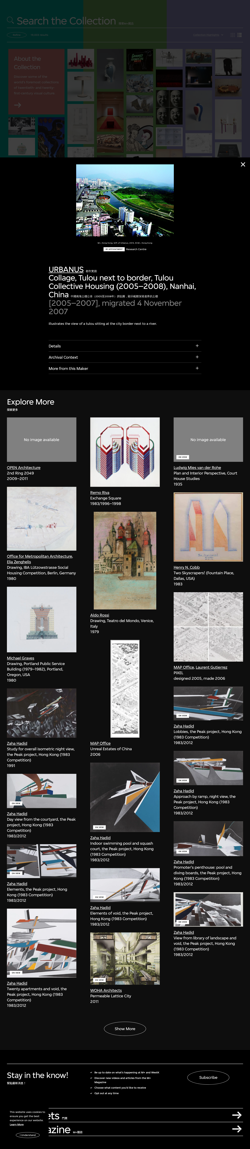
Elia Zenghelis (19, 562)
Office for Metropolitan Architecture (39, 556)
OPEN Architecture (23, 467)
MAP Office (100, 743)
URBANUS (66, 269)
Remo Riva (99, 492)
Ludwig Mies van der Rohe (197, 467)
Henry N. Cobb (187, 567)
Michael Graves (20, 658)
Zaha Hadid (17, 743)
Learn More (17, 1124)
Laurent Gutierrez (211, 667)
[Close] (243, 164)
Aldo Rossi (99, 615)
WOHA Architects (106, 990)
